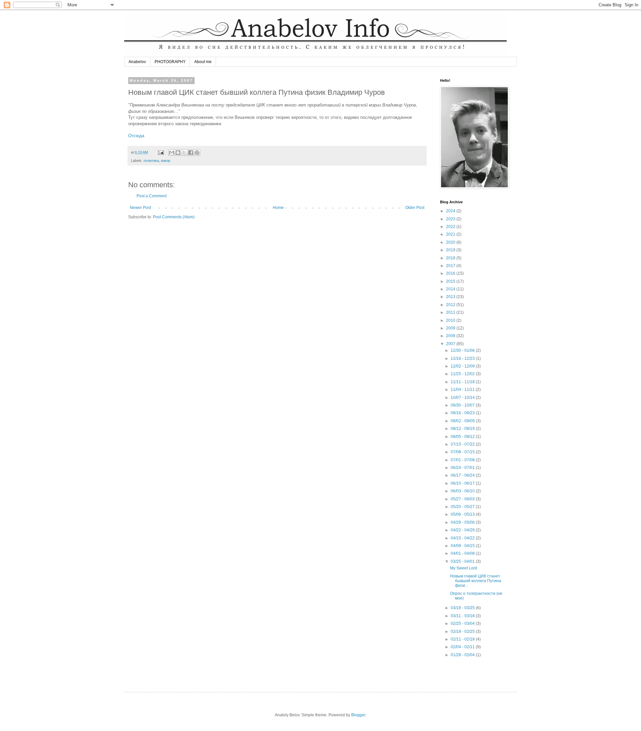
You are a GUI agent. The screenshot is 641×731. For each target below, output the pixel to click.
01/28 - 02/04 (463, 655)
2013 (451, 296)
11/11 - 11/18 (463, 382)
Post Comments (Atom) (174, 217)
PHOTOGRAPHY (170, 61)
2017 (451, 265)
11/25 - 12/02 (463, 374)
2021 (451, 234)
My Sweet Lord (463, 568)
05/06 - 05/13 (463, 514)
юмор (165, 161)
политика (151, 161)
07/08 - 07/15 (463, 452)
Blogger (358, 715)
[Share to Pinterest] (197, 152)
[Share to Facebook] (190, 152)
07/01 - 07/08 (463, 460)
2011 (451, 312)
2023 (451, 219)
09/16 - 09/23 (463, 413)
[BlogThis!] (178, 152)
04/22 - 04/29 (463, 530)
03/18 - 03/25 (463, 607)
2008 (451, 335)
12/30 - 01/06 (463, 350)
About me (203, 61)
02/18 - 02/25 (463, 631)
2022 (451, 226)
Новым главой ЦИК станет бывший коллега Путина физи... (475, 581)
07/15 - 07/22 (463, 444)
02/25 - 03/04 (463, 623)
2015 (451, 281)
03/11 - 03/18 (463, 616)
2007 (451, 343)
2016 (451, 273)
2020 (451, 242)
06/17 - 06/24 (463, 475)
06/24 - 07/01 (463, 467)
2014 (451, 289)
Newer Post (140, 207)
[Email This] (171, 152)
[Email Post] (160, 152)
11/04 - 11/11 (463, 389)
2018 (451, 258)
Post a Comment (152, 196)
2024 (451, 211)
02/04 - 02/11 (463, 647)
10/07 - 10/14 (463, 397)
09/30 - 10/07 (463, 405)
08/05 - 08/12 (463, 436)
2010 (451, 320)
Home (278, 207)
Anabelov (137, 61)
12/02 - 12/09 (463, 366)
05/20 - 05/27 (463, 506)
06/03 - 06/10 (463, 491)
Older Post (414, 207)
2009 (451, 328)
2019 (451, 250)
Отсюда (136, 135)
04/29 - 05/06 (463, 522)
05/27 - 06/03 (463, 499)
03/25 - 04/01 (463, 561)
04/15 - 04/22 (463, 538)
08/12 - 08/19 (463, 428)
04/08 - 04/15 (463, 545)
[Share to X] (184, 152)
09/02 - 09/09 (463, 421)
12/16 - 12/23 (463, 358)
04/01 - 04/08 (463, 553)
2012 (451, 304)
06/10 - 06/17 (463, 483)
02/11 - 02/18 (463, 639)
